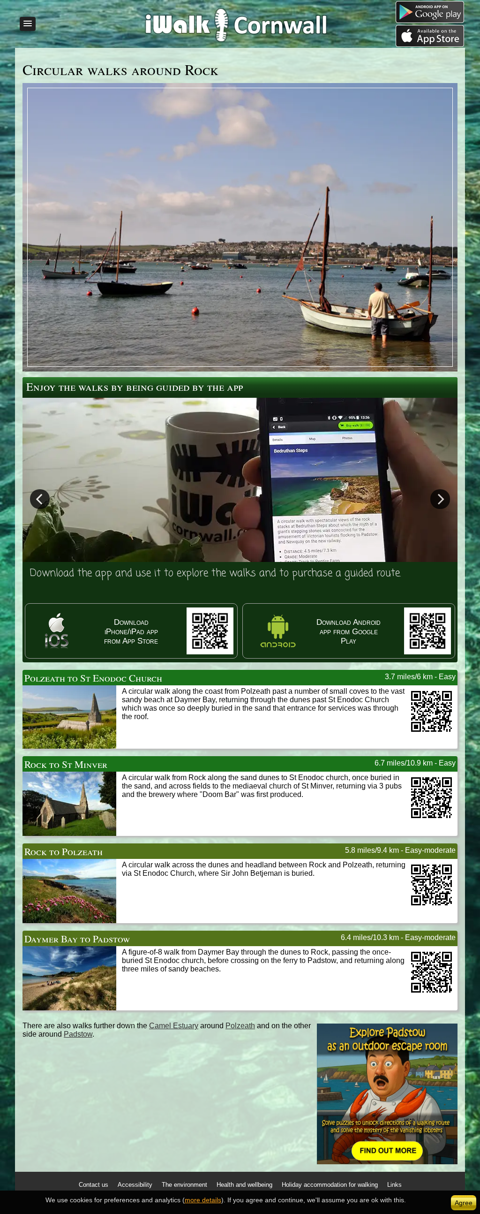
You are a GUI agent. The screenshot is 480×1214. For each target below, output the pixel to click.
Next (440, 498)
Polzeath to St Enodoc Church (93, 677)
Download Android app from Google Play (348, 631)
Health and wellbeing (244, 1184)
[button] (28, 24)
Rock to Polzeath (63, 851)
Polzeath (240, 1026)
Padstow (78, 1034)
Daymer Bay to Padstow (77, 938)
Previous (40, 498)
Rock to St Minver (65, 764)
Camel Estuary (173, 1026)
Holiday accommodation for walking (330, 1184)
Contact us (93, 1184)
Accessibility (135, 1184)
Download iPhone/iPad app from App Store (131, 631)
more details (203, 1200)
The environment (184, 1184)
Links (394, 1184)
